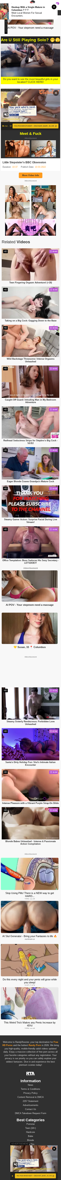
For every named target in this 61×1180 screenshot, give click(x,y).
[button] (30, 60)
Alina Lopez (30, 1159)
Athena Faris (30, 1167)
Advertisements (30, 1105)
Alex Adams (30, 1155)
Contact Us (30, 1109)
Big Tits (30, 1144)
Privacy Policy (30, 1093)
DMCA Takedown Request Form (30, 1113)
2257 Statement (30, 1101)
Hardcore (30, 1132)
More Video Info (30, 175)
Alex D (30, 1175)
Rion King (30, 1163)
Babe (30, 1136)
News (30, 1085)
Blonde (30, 1140)
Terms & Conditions (30, 1089)
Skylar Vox (30, 1171)
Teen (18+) (30, 1128)
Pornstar (30, 1124)
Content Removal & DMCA (30, 1097)
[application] (30, 60)
